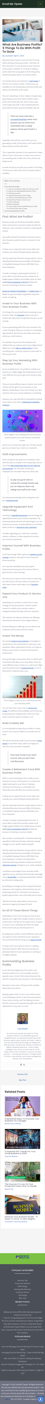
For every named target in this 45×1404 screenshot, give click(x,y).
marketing (17, 1124)
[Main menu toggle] (40, 4)
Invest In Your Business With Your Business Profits (23, 189)
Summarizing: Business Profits (15, 211)
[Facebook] (21, 1065)
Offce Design (22, 1286)
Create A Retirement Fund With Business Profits (22, 206)
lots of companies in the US (17, 282)
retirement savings (9, 865)
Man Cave (22, 1298)
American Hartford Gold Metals (14, 291)
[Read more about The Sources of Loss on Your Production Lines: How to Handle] (22, 1171)
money (33, 81)
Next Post (22, 1080)
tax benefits (12, 877)
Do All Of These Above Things (18, 208)
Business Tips (9, 1124)
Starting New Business (22, 1289)
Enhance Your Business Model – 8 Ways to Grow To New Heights (21, 1217)
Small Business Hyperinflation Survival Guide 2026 (22, 1327)
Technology (22, 1295)
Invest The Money (13, 202)
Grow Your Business (11, 1156)
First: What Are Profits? (12, 187)
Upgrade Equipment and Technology (19, 195)
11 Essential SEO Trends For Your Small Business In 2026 (20, 1152)
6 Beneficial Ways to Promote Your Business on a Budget (22, 1119)
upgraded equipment (19, 515)
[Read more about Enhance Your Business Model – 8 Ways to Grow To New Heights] (22, 1204)
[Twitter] (24, 1065)
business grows (12, 500)
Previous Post (22, 1074)
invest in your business (20, 641)
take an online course (24, 348)
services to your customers (26, 527)
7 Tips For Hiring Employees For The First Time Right (22, 1318)
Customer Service (22, 1292)
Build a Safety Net (13, 204)
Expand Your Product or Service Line (19, 200)
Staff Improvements (14, 193)
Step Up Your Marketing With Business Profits (22, 191)
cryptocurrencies (27, 668)
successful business (18, 119)
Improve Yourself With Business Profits (20, 197)
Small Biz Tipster (12, 4)
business (21, 315)
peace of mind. (36, 940)
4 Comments (9, 1222)
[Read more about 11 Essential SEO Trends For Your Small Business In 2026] (22, 1139)
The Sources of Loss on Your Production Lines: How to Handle (21, 1185)
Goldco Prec (34, 291)
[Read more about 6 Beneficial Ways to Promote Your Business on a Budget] (22, 1106)
